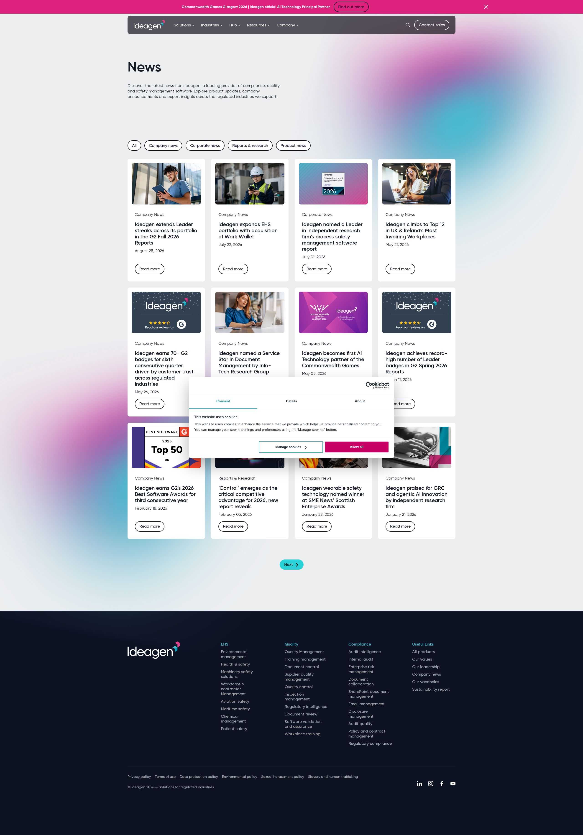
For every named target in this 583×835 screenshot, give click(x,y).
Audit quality (360, 723)
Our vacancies (425, 681)
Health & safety (235, 664)
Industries (210, 25)
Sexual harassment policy (282, 776)
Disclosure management (360, 714)
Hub (233, 25)
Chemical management (233, 719)
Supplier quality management (299, 677)
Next (288, 564)
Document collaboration (361, 682)
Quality (291, 644)
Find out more (351, 6)
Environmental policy (239, 776)
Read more (149, 268)
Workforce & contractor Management (233, 689)
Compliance (359, 644)
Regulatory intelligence (306, 706)
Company (286, 25)
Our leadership (426, 666)
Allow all (356, 447)
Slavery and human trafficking (333, 776)
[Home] (149, 24)
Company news (426, 674)
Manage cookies (288, 447)
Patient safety (234, 728)
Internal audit (360, 659)
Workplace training (302, 734)
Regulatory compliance (370, 743)
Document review (301, 714)
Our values (422, 659)
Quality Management (304, 651)
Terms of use (165, 776)
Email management (366, 704)
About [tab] (360, 401)
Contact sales (432, 24)
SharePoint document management (368, 694)
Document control (302, 666)
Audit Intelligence (364, 651)
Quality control (299, 686)
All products (423, 651)
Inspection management (297, 697)
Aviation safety (235, 701)
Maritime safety (235, 709)
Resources (256, 25)
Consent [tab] (223, 401)
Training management (305, 659)
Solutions (182, 25)
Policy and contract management (366, 734)
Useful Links (423, 644)
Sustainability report (431, 689)
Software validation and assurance (303, 724)
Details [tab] (291, 401)
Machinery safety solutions (237, 674)
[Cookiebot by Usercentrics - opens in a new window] (369, 385)
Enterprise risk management (361, 669)
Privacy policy (139, 776)
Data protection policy (199, 776)
